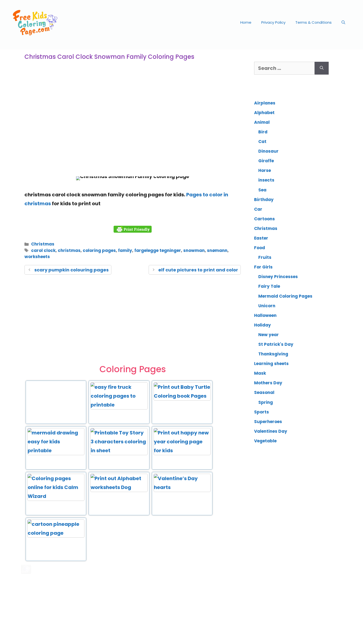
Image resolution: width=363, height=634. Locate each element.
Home (245, 22)
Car (258, 209)
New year (268, 335)
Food (259, 248)
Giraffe (266, 161)
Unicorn (266, 306)
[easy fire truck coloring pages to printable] (118, 404)
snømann (217, 250)
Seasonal (264, 392)
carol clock (43, 250)
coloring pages (99, 250)
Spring (265, 402)
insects (266, 180)
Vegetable (265, 441)
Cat (262, 141)
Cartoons (264, 219)
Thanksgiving (273, 354)
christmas (69, 250)
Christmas (42, 244)
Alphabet (264, 113)
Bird (262, 132)
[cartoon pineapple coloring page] (55, 533)
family (125, 250)
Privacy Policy (273, 22)
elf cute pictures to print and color (198, 270)
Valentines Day (270, 431)
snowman (194, 250)
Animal (262, 122)
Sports (261, 412)
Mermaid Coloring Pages (285, 296)
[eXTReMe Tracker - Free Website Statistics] (26, 572)
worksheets (37, 257)
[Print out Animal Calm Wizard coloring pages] (55, 496)
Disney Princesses (278, 277)
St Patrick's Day (275, 344)
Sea (262, 190)
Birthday (264, 200)
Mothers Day (268, 383)
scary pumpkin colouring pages (71, 270)
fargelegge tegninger (157, 250)
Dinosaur (268, 151)
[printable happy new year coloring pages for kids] (182, 450)
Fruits (264, 257)
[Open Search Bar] (343, 22)
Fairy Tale (269, 286)
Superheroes (268, 422)
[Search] (322, 68)
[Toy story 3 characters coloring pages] (118, 450)
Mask (260, 373)
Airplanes (264, 103)
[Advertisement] (132, 131)
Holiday (262, 325)
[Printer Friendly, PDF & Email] (133, 229)
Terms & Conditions (313, 22)
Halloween (265, 315)
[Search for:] (284, 68)
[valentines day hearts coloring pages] (182, 487)
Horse (264, 170)
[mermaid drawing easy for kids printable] (55, 450)
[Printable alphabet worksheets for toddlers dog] (118, 487)
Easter (261, 238)
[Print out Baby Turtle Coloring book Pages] (182, 395)
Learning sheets (271, 364)
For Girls (263, 267)
